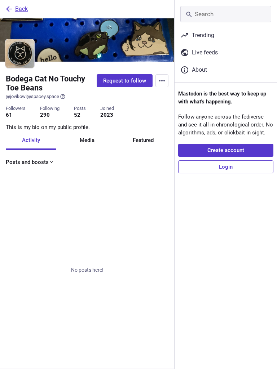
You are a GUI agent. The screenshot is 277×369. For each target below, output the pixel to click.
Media (87, 140)
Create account (225, 150)
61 (9, 115)
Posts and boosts (27, 162)
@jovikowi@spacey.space (32, 96)
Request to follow (124, 80)
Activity (31, 140)
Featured (143, 140)
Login (226, 167)
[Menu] (161, 80)
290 (45, 115)
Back (21, 8)
